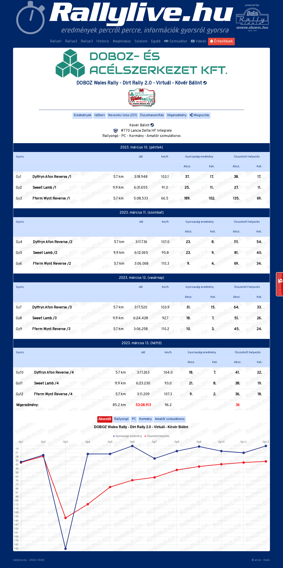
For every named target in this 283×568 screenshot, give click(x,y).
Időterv (99, 115)
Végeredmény (177, 115)
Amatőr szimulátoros (170, 419)
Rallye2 (71, 41)
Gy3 (19, 198)
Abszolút (104, 419)
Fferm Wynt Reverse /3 (51, 329)
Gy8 (19, 318)
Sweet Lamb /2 (45, 253)
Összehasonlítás (152, 115)
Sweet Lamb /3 (44, 318)
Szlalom (140, 41)
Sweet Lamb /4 (46, 383)
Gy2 (19, 188)
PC (134, 419)
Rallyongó (121, 419)
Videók (200, 41)
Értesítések (223, 41)
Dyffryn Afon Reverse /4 (54, 372)
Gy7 (19, 307)
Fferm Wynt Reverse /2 (52, 264)
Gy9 (19, 329)
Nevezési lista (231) (122, 115)
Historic (102, 41)
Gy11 (19, 383)
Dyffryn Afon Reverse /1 (52, 177)
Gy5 (19, 253)
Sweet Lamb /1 (44, 188)
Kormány (145, 419)
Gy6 (19, 264)
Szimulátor (177, 41)
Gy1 (18, 177)
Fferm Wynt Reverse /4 (53, 394)
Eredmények (82, 115)
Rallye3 (87, 41)
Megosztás (201, 115)
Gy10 (19, 372)
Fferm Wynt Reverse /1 (51, 198)
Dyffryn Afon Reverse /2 (52, 242)
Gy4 (19, 242)
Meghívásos (122, 41)
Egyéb (156, 41)
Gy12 (19, 394)
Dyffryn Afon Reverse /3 (52, 307)
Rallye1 (55, 41)
